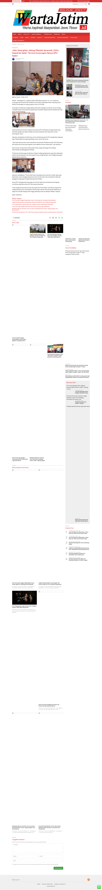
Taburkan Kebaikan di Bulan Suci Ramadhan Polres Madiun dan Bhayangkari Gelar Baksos (77, 554)
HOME (14, 34)
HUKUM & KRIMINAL (36, 34)
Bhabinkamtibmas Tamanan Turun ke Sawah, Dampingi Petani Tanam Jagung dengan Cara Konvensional (35, 209)
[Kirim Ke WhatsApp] (62, 218)
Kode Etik (33, 37)
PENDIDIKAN (57, 34)
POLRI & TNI (26, 34)
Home (21, 37)
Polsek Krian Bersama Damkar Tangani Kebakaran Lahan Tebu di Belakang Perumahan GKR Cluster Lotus (81, 402)
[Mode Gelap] (89, 4)
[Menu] (13, 4)
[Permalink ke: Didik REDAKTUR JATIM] (13, 59)
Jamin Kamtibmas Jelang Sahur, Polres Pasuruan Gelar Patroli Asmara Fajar (78, 532)
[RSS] (88, 879)
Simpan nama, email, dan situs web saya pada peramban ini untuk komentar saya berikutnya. (35, 864)
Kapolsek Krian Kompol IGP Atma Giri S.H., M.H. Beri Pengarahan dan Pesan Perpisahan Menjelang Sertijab (76, 121)
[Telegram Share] (59, 218)
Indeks (27, 37)
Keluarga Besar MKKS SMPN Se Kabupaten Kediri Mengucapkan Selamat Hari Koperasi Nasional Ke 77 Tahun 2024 (77, 376)
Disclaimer (15, 37)
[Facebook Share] (50, 218)
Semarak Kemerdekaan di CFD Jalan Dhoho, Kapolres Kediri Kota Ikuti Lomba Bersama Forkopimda (37, 212)
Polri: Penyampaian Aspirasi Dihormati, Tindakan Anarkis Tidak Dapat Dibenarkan (29, 1)
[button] (86, 4)
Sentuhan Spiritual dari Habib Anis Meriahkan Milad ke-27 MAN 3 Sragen (78, 559)
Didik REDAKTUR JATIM (19, 58)
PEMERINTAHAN (48, 34)
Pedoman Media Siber (49, 37)
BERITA (20, 34)
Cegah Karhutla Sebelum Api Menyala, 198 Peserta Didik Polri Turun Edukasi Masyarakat (34, 202)
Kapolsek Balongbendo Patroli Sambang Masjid (79, 543)
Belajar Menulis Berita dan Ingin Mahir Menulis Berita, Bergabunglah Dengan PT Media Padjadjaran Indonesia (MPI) (76, 366)
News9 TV (39, 37)
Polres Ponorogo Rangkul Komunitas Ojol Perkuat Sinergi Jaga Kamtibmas (74, 1)
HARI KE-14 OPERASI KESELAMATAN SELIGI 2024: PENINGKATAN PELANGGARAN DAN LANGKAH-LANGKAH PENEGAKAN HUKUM (79, 548)
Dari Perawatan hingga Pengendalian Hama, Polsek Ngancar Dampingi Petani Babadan (34, 200)
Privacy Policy (73, 37)
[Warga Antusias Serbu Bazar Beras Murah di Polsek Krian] (84, 181)
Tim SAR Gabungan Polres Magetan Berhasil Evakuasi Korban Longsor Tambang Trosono (82, 392)
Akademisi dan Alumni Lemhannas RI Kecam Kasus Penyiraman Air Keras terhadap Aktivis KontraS (77, 81)
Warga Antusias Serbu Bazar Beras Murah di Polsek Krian (84, 240)
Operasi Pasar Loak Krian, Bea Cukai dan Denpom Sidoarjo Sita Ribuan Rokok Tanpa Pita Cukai (81, 93)
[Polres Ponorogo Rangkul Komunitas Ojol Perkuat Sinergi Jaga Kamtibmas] (20, 400)
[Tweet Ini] (53, 218)
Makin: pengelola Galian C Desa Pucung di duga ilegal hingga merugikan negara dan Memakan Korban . (77, 371)
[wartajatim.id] (51, 19)
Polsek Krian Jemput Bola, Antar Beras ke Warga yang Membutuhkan (70, 240)
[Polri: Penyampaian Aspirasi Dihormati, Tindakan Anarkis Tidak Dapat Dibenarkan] (55, 228)
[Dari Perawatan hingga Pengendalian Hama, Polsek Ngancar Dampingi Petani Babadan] (20, 280)
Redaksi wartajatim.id (18, 40)
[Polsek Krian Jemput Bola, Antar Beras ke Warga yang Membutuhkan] (71, 181)
